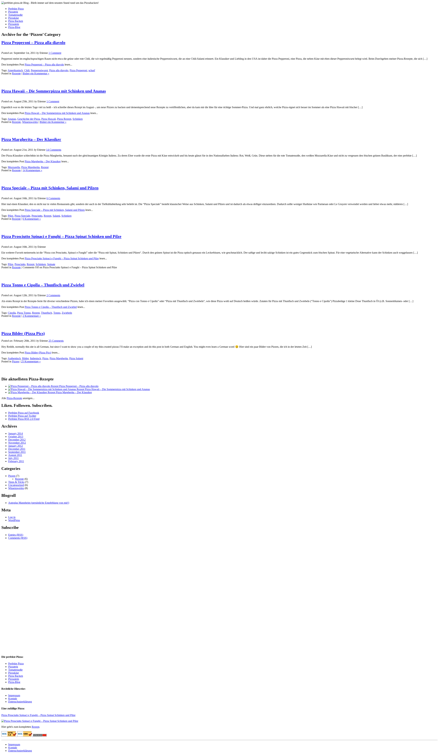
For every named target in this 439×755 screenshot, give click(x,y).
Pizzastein (13, 24)
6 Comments (53, 198)
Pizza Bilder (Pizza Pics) (23, 333)
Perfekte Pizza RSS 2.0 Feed (23, 418)
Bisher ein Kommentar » (36, 73)
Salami (56, 215)
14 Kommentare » (32, 170)
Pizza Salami (76, 358)
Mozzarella (14, 167)
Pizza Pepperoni (78, 70)
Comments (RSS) (17, 537)
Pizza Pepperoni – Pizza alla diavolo (33, 42)
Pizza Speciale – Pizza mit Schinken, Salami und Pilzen (49, 188)
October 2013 (15, 436)
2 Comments (53, 295)
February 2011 (16, 461)
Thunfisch (46, 312)
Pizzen (15, 361)
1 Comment (55, 52)
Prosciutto (37, 215)
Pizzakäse (13, 17)
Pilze (10, 215)
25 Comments (56, 340)
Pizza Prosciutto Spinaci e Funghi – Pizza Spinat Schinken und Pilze (61, 236)
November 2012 (17, 442)
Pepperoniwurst (39, 70)
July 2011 (13, 458)
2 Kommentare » (32, 315)
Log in (11, 517)
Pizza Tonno (24, 312)
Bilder (25, 358)
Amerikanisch (15, 70)
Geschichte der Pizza (28, 118)
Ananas (12, 118)
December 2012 (17, 439)
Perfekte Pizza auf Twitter (22, 415)
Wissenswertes (30, 122)
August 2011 (15, 455)
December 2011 (16, 448)
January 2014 (15, 433)
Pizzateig (13, 11)
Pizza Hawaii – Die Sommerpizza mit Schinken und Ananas (53, 91)
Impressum (14, 695)
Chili (26, 70)
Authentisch (14, 358)
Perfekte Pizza (16, 8)
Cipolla (12, 312)
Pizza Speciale (22, 215)
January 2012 (15, 445)
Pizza (45, 358)
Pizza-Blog (14, 27)
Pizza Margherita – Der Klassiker (31, 139)
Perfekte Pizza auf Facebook (23, 412)
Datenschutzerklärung (20, 701)
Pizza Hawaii (48, 118)
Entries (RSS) (15, 534)
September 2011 (17, 452)
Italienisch (35, 358)
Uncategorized (16, 485)
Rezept (45, 167)
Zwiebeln (67, 312)
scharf (91, 70)
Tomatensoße (15, 14)
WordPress (14, 520)
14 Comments (53, 149)
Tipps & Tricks (16, 482)
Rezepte (16, 73)
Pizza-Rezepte (14, 398)
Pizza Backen (15, 21)
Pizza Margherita (30, 167)
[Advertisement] (41, 129)
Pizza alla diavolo (58, 70)
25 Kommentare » (31, 361)
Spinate (51, 264)
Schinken (78, 118)
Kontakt (12, 698)
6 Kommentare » (32, 218)
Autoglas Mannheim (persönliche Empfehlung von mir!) (38, 502)
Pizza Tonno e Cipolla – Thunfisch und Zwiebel (42, 285)
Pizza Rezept (64, 118)
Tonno (56, 312)
